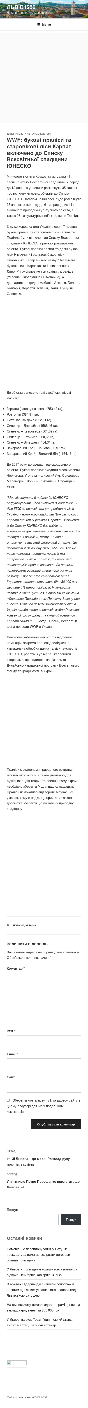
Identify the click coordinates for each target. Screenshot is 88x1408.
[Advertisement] (44, 77)
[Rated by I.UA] (17, 1363)
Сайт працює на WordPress (27, 1397)
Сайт (11, 1076)
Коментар (16, 968)
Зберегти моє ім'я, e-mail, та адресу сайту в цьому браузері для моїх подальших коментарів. (43, 1106)
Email (12, 1053)
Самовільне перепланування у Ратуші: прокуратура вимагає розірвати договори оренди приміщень (38, 1254)
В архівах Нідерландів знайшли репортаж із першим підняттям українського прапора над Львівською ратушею (41, 1289)
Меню (46, 24)
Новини (18, 925)
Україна (30, 925)
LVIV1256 (45, 133)
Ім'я (11, 1030)
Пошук (12, 1209)
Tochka (72, 215)
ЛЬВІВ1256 (21, 7)
